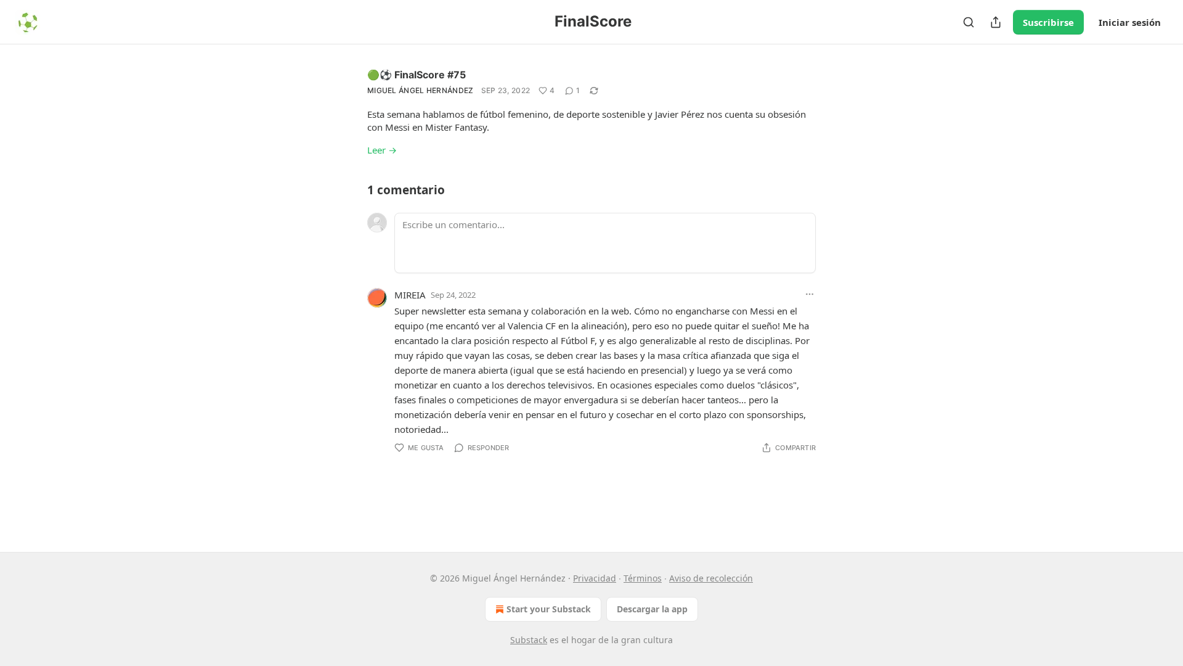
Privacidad (594, 578)
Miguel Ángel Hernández (420, 90)
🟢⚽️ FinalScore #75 (416, 74)
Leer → (382, 150)
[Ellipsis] (809, 294)
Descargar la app (652, 609)
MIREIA (410, 295)
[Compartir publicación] (995, 22)
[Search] (968, 22)
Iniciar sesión (1130, 22)
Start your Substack (548, 609)
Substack (528, 640)
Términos (643, 578)
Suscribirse (1048, 22)
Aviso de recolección (711, 578)
